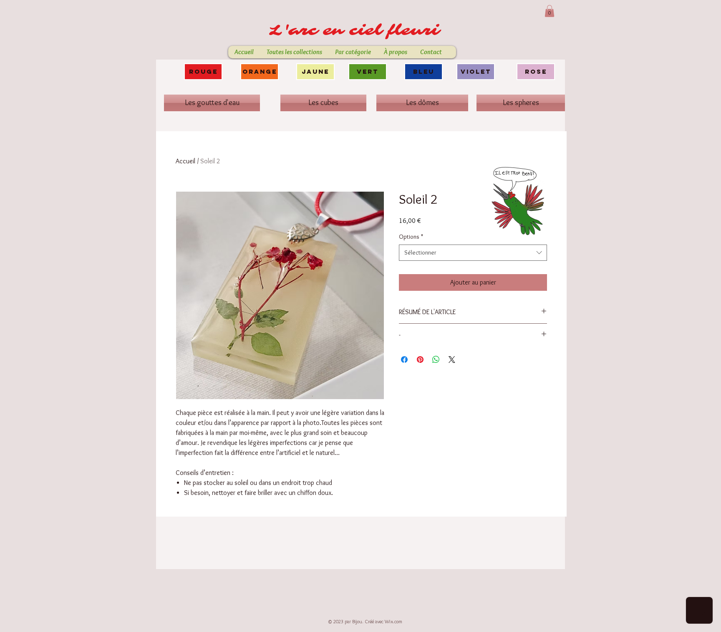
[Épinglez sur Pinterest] (420, 360)
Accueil (185, 161)
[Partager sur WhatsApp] (436, 360)
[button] (550, 11)
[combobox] (473, 253)
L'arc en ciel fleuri (357, 30)
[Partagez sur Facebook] (404, 360)
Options (411, 236)
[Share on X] (452, 360)
